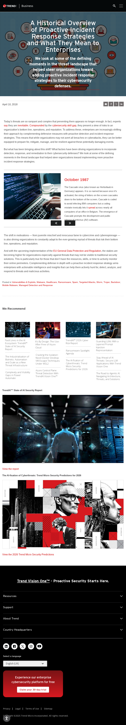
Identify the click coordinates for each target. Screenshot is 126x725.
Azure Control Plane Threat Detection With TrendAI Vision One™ (47, 373)
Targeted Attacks (87, 282)
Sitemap (48, 708)
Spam (75, 282)
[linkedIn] (121, 104)
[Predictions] (63, 513)
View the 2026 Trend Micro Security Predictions (28, 554)
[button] (25, 664)
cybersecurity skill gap (64, 125)
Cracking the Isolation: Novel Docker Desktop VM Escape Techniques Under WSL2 (48, 359)
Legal (18, 708)
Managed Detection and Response (36, 285)
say (6, 125)
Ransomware (64, 282)
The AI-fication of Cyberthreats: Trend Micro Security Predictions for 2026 (77, 365)
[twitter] (116, 104)
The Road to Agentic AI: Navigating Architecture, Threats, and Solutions (108, 376)
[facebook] (111, 104)
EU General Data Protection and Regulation (77, 251)
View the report (10, 468)
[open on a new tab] (23, 646)
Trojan (107, 282)
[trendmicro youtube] (39, 646)
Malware (41, 282)
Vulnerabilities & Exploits (23, 282)
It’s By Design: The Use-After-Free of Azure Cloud (47, 344)
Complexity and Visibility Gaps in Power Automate (17, 375)
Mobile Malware (10, 285)
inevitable (23, 125)
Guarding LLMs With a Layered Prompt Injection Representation (107, 346)
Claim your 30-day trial (31, 689)
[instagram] (31, 646)
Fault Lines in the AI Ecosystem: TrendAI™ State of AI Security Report (16, 345)
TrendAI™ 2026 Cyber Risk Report (77, 342)
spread (91, 207)
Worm (99, 282)
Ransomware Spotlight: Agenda (78, 352)
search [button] (114, 6)
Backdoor (115, 282)
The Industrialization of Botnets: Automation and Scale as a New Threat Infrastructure (17, 361)
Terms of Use (32, 708)
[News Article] (105, 104)
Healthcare (51, 282)
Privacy (6, 708)
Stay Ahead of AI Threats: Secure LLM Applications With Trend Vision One (108, 362)
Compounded (37, 125)
